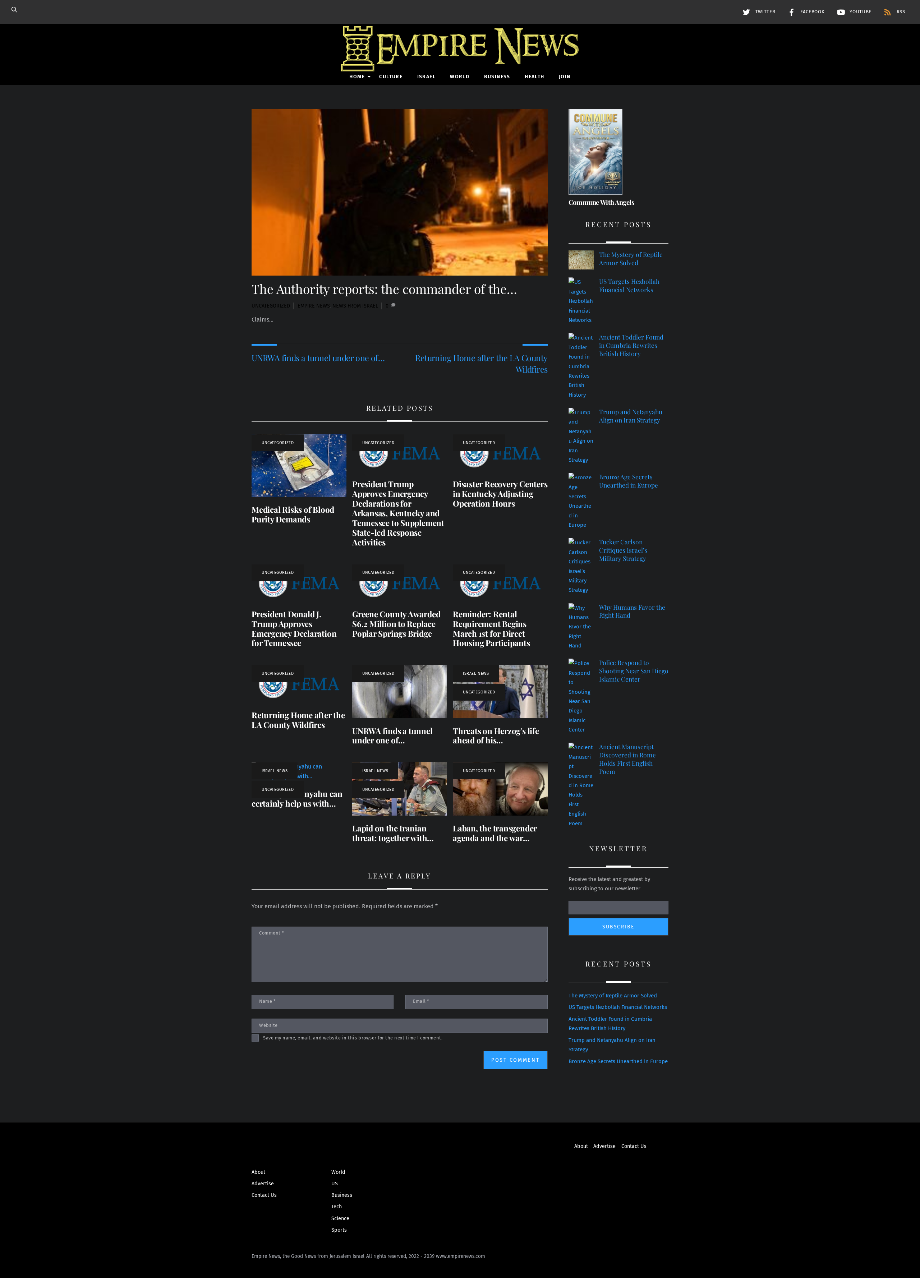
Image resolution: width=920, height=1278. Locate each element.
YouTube (859, 12)
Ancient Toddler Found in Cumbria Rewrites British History (631, 345)
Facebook (811, 12)
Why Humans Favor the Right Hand (632, 611)
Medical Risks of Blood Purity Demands (293, 514)
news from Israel (355, 306)
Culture (390, 77)
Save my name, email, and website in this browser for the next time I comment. (352, 1038)
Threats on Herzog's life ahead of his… (496, 735)
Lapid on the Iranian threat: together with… (393, 833)
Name (267, 1001)
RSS (900, 12)
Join (565, 77)
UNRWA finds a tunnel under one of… (318, 357)
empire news (314, 306)
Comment (271, 933)
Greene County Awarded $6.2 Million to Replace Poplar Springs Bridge (396, 624)
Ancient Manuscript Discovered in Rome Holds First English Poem (627, 759)
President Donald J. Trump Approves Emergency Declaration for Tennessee (294, 629)
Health (534, 77)
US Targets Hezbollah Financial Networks (629, 285)
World (459, 77)
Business (497, 77)
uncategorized (271, 306)
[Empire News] (460, 61)
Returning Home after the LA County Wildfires (481, 363)
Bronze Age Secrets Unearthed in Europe (628, 481)
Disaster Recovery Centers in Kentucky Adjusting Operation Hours (500, 494)
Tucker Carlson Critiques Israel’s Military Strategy (623, 550)
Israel (426, 77)
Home (357, 77)
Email (421, 1001)
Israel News (476, 673)
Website (268, 1025)
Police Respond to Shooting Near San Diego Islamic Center (633, 671)
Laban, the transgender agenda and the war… (495, 833)
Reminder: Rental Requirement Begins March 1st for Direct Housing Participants (491, 629)
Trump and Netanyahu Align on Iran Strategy (630, 416)
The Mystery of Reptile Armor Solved (631, 258)
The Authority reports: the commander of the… (384, 288)
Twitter (764, 12)
